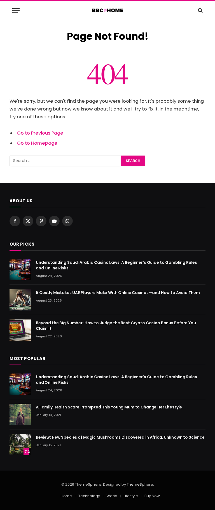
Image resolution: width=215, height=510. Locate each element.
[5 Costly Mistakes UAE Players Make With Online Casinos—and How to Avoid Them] (20, 300)
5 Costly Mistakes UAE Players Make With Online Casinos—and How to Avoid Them (118, 292)
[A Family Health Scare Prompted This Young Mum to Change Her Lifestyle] (20, 414)
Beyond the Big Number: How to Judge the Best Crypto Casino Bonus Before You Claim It (116, 325)
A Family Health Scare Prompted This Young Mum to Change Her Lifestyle (109, 407)
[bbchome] (107, 10)
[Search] (200, 10)
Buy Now (152, 496)
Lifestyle (131, 496)
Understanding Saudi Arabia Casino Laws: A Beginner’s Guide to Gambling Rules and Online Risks (116, 265)
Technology (89, 496)
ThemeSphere (140, 484)
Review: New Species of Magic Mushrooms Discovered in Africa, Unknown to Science (120, 437)
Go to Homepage (37, 143)
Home (66, 496)
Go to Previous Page (40, 133)
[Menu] (16, 10)
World (111, 496)
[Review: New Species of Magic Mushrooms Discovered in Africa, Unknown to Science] (20, 444)
